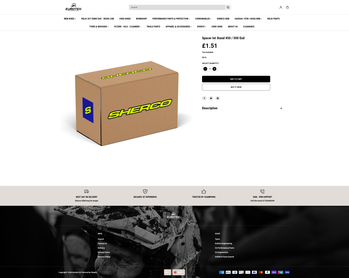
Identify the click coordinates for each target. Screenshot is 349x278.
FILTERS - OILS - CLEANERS (127, 26)
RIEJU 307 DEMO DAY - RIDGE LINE (97, 18)
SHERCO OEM (223, 18)
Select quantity (210, 63)
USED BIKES (125, 18)
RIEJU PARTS (273, 18)
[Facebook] (204, 98)
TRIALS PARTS (153, 26)
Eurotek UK (76, 272)
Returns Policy (104, 257)
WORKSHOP (141, 18)
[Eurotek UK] (73, 7)
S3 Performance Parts (224, 248)
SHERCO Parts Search (224, 257)
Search (101, 239)
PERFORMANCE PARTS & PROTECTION (170, 18)
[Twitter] (211, 98)
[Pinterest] (217, 98)
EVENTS (201, 26)
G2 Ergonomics (221, 252)
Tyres (217, 239)
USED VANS (217, 26)
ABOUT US (233, 26)
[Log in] (281, 7)
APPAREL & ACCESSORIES (178, 26)
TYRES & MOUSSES (98, 26)
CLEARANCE (248, 26)
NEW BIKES (69, 18)
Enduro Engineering (223, 243)
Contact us (102, 243)
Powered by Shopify (89, 272)
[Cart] (287, 7)
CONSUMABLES (202, 18)
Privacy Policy (104, 252)
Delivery (101, 248)
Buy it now (236, 87)
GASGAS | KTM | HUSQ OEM (248, 18)
